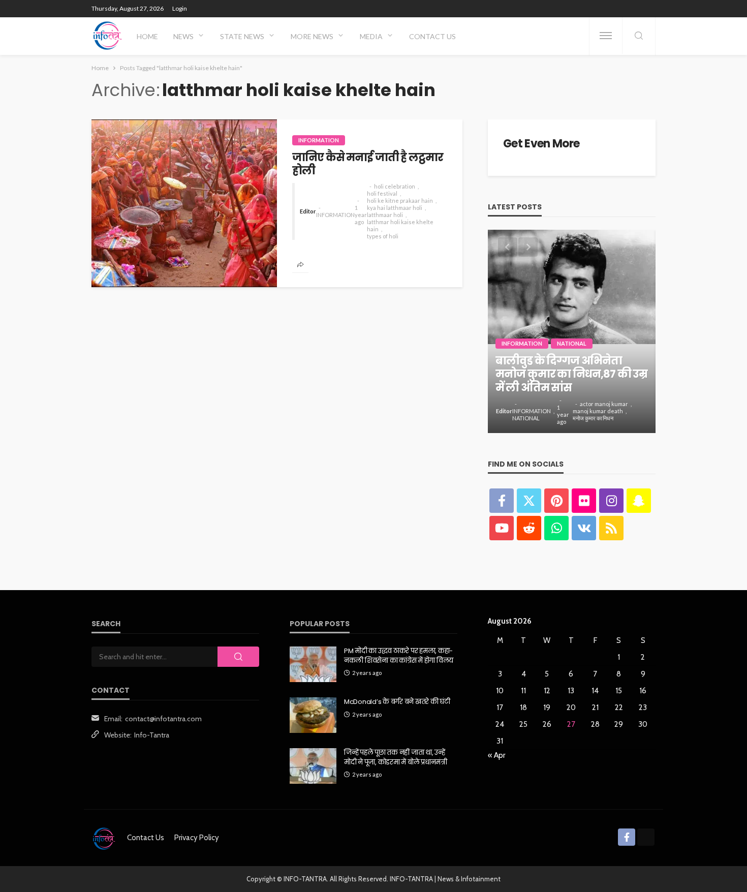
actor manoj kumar (604, 404)
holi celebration (394, 186)
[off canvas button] (606, 35)
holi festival (382, 193)
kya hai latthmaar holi (394, 207)
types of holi (382, 236)
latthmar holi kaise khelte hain (400, 225)
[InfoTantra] (107, 35)
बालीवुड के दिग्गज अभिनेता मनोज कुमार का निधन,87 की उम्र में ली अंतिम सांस (571, 374)
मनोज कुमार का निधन (593, 418)
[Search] (638, 36)
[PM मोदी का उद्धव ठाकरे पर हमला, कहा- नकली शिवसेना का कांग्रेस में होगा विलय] (313, 664)
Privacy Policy (196, 837)
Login (179, 8)
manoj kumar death (598, 411)
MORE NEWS (312, 36)
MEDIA (371, 36)
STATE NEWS (242, 36)
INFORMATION (318, 140)
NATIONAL (571, 343)
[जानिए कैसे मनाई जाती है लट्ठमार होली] (184, 203)
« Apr (496, 755)
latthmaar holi (385, 214)
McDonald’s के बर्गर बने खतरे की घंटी (397, 701)
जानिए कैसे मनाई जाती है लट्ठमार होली (367, 164)
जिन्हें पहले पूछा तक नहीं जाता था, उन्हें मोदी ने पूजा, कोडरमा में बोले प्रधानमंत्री (395, 757)
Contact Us (432, 36)
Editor (308, 211)
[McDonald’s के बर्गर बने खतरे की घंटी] (313, 715)
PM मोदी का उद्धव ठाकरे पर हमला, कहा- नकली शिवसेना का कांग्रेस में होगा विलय (398, 656)
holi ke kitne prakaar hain (400, 200)
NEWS (183, 36)
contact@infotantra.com (163, 718)
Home (147, 36)
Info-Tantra (151, 735)
